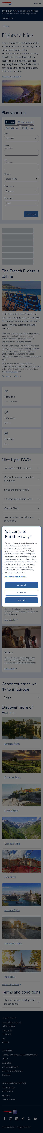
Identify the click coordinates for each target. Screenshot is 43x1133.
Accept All (21, 585)
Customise (21, 593)
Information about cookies (16, 577)
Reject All (21, 600)
